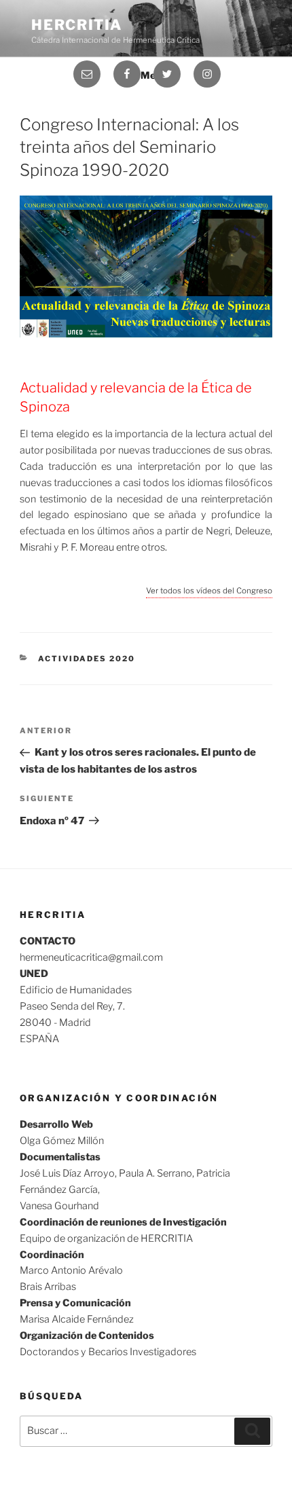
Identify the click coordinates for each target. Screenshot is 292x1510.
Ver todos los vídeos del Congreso (209, 590)
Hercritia (76, 24)
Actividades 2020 (86, 658)
